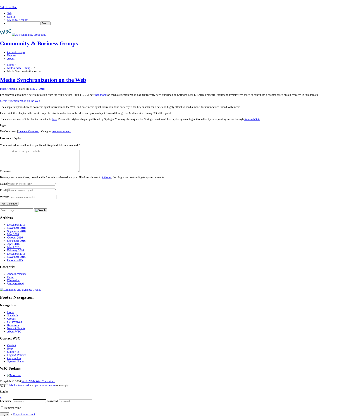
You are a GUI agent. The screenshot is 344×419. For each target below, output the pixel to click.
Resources (13, 325)
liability (13, 385)
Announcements (61, 131)
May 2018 (13, 234)
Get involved (14, 321)
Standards (12, 315)
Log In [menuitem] (11, 16)
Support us (13, 351)
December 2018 (16, 224)
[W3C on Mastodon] (14, 375)
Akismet (106, 177)
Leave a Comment (28, 131)
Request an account (24, 414)
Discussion (13, 280)
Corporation (14, 358)
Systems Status (15, 361)
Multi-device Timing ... (20, 67)
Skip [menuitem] (9, 13)
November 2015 (16, 256)
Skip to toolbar (8, 7)
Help (10, 348)
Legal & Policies (16, 355)
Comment (5, 171)
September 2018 (16, 231)
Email (3, 190)
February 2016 (15, 250)
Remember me (12, 407)
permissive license (45, 385)
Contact (11, 345)
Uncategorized (15, 283)
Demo (10, 277)
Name (3, 183)
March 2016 (14, 247)
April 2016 (13, 243)
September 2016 (16, 240)
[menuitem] (175, 23)
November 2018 (16, 227)
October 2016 (15, 237)
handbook (101, 94)
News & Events (16, 328)
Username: (6, 401)
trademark (24, 385)
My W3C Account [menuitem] (17, 19)
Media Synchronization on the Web (43, 80)
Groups (11, 318)
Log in (4, 414)
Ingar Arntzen (8, 88)
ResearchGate (252, 119)
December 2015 (16, 253)
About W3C (14, 331)
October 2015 (15, 260)
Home (10, 64)
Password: (52, 401)
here (54, 119)
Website (4, 196)
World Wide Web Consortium (38, 381)
